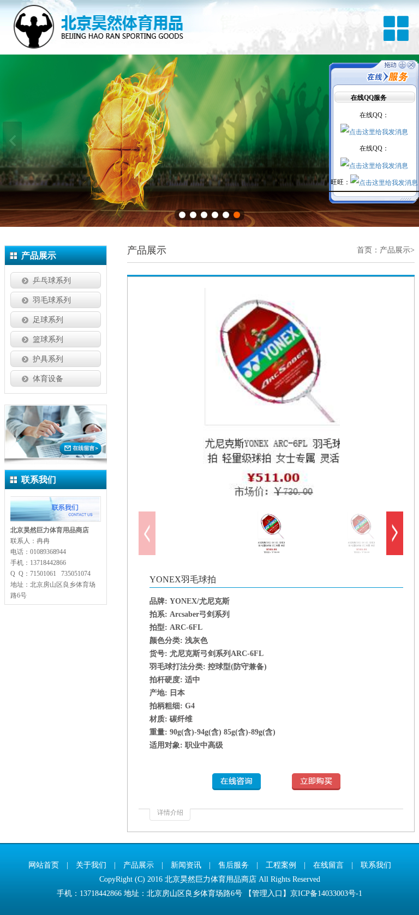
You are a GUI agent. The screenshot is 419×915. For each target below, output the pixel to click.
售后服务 (233, 865)
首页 (364, 250)
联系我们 (376, 865)
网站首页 (43, 865)
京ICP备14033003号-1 (326, 893)
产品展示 (395, 250)
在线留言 (328, 865)
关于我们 (91, 865)
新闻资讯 (186, 865)
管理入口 (267, 893)
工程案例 (281, 865)
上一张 (12, 141)
